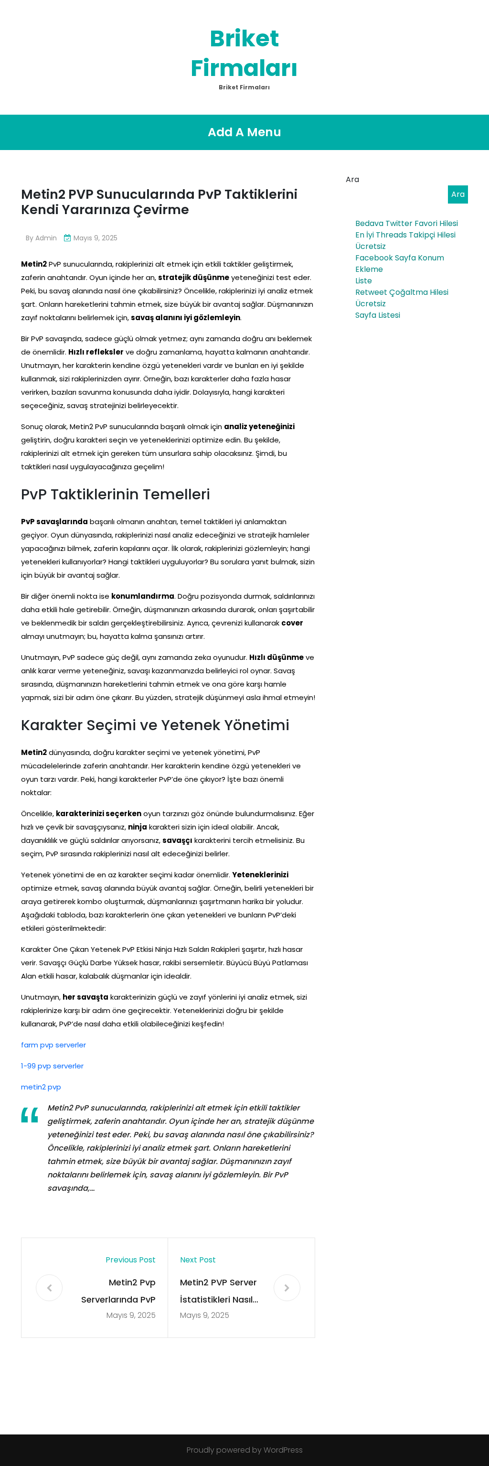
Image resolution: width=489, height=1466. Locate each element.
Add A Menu (244, 132)
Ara (352, 179)
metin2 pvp (41, 1087)
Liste (363, 280)
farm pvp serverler (53, 1045)
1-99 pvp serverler (52, 1066)
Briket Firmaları (244, 53)
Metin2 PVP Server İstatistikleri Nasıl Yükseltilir (218, 1292)
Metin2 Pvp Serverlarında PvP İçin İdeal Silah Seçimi (118, 1292)
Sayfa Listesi (377, 315)
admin (46, 238)
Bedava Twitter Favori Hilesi (406, 223)
